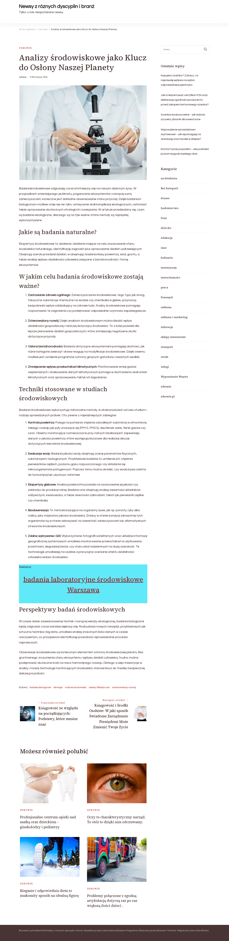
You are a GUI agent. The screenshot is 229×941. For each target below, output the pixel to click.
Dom (164, 218)
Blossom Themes (166, 930)
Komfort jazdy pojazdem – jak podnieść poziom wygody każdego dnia (185, 151)
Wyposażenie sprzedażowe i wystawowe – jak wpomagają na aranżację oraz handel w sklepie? (181, 134)
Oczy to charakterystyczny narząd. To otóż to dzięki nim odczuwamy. (116, 819)
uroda (164, 357)
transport (167, 347)
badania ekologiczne (40, 687)
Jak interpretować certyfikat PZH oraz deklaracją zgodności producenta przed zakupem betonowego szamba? (185, 100)
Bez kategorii (169, 188)
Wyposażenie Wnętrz (174, 376)
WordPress (202, 930)
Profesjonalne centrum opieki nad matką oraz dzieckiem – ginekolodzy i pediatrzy (48, 822)
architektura (169, 178)
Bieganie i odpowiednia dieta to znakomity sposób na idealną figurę (49, 893)
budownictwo (169, 208)
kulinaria (167, 257)
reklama (166, 307)
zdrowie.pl (168, 396)
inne (164, 248)
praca (164, 287)
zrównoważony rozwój (124, 687)
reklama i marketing (174, 317)
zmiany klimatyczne (99, 687)
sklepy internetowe (173, 337)
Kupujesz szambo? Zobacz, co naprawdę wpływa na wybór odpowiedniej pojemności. (179, 80)
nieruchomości (170, 277)
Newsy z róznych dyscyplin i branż (56, 6)
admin (22, 77)
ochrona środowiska (75, 687)
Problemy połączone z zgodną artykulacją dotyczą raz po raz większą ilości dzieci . (112, 900)
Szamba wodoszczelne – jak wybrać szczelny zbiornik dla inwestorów (183, 117)
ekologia (58, 687)
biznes (165, 198)
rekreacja (167, 327)
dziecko (166, 228)
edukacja (167, 238)
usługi (165, 367)
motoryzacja (169, 267)
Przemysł (167, 297)
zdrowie (25, 48)
